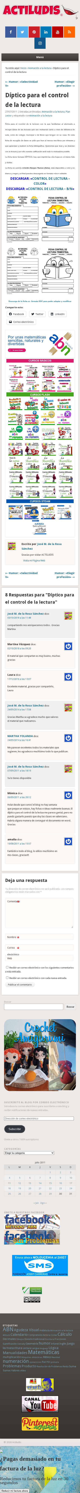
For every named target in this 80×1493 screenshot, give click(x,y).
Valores (15, 1370)
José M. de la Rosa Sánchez (25, 613)
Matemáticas (43, 1352)
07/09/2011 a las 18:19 (19, 770)
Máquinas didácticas (31, 1357)
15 (50, 1183)
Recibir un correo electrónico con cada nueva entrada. (38, 978)
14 (40, 1183)
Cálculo (65, 1334)
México (47, 1357)
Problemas (12, 1366)
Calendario (19, 1335)
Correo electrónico (13, 951)
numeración (16, 1361)
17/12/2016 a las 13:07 (19, 679)
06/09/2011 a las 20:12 (19, 797)
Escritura (49, 1339)
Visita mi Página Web (34, 560)
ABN (8, 1329)
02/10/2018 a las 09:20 (19, 648)
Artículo (6, 1335)
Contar (54, 1335)
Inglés (62, 1343)
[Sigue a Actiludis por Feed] (69, 32)
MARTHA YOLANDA (20, 736)
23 (60, 1188)
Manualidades (15, 1353)
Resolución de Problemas (49, 1366)
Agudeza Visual (26, 1330)
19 (19, 1188)
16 (60, 1183)
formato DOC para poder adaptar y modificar (40, 301)
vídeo (23, 1370)
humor (44, 1343)
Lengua (35, 1348)
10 (70, 1177)
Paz (44, 1361)
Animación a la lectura (39, 68)
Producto (29, 1366)
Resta (65, 1366)
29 (50, 1193)
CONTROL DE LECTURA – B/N (50, 189)
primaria (55, 1362)
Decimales (9, 1339)
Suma (72, 1366)
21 (40, 1188)
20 (29, 1188)
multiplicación (12, 1357)
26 (19, 1193)
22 (50, 1188)
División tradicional (34, 1339)
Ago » (43, 1203)
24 (70, 1188)
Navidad (56, 1357)
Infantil (55, 1343)
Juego (71, 1343)
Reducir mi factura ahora (14, 1490)
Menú (40, 57)
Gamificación (10, 1343)
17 (70, 1183)
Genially (21, 1344)
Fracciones (60, 1339)
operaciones (35, 1362)
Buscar (7, 1001)
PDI (48, 1362)
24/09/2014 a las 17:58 (19, 709)
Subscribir (15, 1129)
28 (40, 1193)
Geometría (32, 1343)
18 (9, 1188)
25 (9, 1193)
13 (29, 1183)
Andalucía (44, 1330)
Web (9, 958)
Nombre (13, 938)
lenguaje (44, 1348)
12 (19, 1183)
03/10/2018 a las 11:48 (19, 617)
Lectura (27, 1348)
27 (29, 1193)
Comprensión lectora (39, 1335)
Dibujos (20, 1339)
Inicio (23, 68)
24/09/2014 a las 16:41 (19, 740)
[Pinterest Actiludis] (40, 1424)
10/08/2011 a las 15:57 (19, 843)
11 (9, 1183)
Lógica (53, 1348)
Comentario (13, 902)
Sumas (7, 1370)
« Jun (36, 1203)
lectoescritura (12, 1348)
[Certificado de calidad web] (32, 1294)
